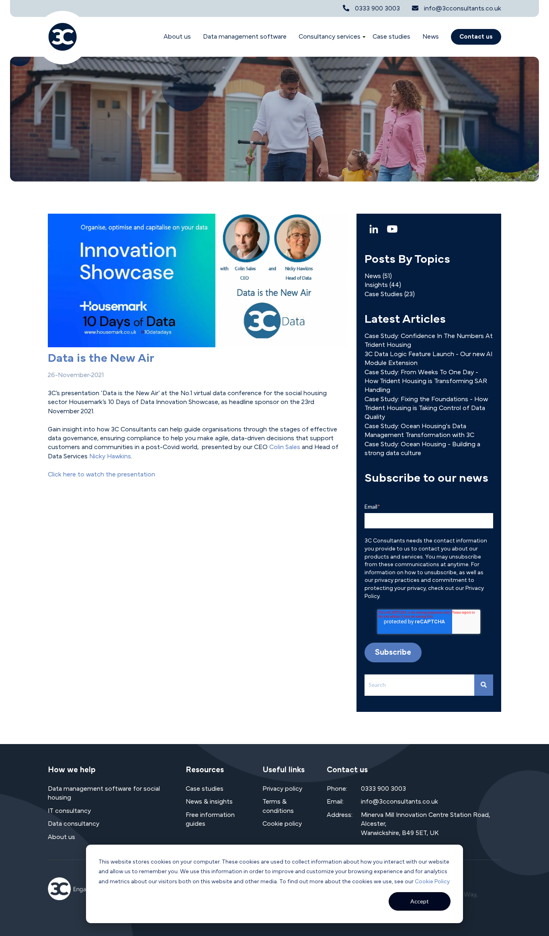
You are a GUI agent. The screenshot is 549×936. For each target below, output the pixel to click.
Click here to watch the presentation (101, 474)
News (430, 36)
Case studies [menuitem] (204, 788)
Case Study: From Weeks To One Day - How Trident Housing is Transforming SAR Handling (426, 381)
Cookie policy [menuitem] (282, 824)
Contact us (476, 36)
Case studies (391, 36)
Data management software (245, 36)
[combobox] (419, 685)
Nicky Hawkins (110, 456)
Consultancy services (330, 36)
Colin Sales (284, 447)
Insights (383, 285)
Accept (419, 901)
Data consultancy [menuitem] (73, 824)
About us (177, 36)
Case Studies (390, 294)
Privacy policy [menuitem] (282, 788)
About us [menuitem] (61, 837)
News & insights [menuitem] (209, 801)
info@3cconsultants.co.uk (462, 8)
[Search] (483, 685)
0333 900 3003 (377, 8)
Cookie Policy (432, 881)
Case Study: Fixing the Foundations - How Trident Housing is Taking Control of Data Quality (426, 408)
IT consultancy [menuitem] (69, 811)
